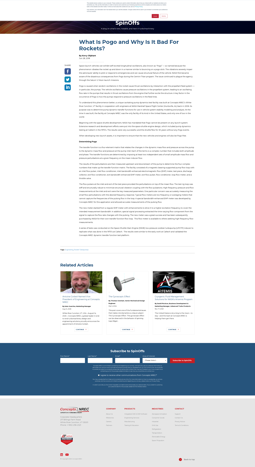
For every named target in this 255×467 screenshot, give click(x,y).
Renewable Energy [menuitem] (158, 437)
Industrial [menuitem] (155, 421)
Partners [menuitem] (109, 425)
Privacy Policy (139, 6)
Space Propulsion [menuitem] (158, 440)
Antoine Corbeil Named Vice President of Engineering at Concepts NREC (81, 299)
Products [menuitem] (129, 409)
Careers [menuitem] (108, 421)
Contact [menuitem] (179, 409)
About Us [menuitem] (109, 414)
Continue (80, 329)
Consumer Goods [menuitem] (158, 418)
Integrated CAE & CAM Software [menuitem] (135, 414)
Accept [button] (155, 16)
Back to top (189, 459)
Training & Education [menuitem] (131, 425)
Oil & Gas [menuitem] (155, 425)
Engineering (69, 250)
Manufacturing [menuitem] (129, 421)
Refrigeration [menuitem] (156, 429)
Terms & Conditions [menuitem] (181, 425)
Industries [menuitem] (157, 409)
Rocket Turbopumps (81, 250)
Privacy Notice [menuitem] (180, 421)
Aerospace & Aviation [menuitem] (159, 414)
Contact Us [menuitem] (179, 418)
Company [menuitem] (111, 409)
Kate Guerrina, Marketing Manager (78, 306)
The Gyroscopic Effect (119, 296)
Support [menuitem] (177, 414)
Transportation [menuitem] (157, 433)
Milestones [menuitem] (110, 418)
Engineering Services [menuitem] (131, 418)
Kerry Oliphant (89, 56)
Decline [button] (164, 16)
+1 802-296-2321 (74, 425)
